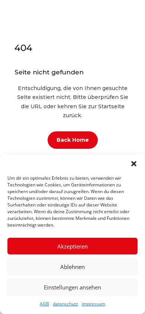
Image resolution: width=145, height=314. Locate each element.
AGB (44, 304)
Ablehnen (72, 266)
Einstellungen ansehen (72, 287)
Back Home (73, 140)
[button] (134, 163)
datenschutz (65, 304)
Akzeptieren (72, 246)
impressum (93, 304)
